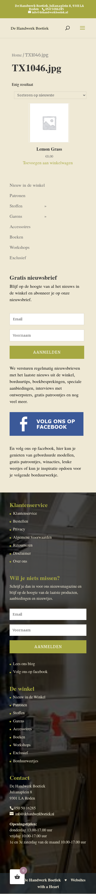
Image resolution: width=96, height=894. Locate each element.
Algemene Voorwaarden (32, 537)
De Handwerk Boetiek (42, 880)
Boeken (16, 237)
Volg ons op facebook (30, 671)
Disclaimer (22, 553)
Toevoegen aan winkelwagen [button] (48, 162)
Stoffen (16, 206)
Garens (16, 216)
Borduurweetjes (25, 761)
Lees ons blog (24, 663)
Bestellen (20, 521)
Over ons (20, 561)
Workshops (20, 247)
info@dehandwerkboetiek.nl (34, 814)
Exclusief (18, 257)
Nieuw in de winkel (27, 185)
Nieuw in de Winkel (29, 697)
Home (17, 55)
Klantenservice (25, 513)
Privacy (19, 529)
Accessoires (20, 226)
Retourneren (22, 545)
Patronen (17, 195)
